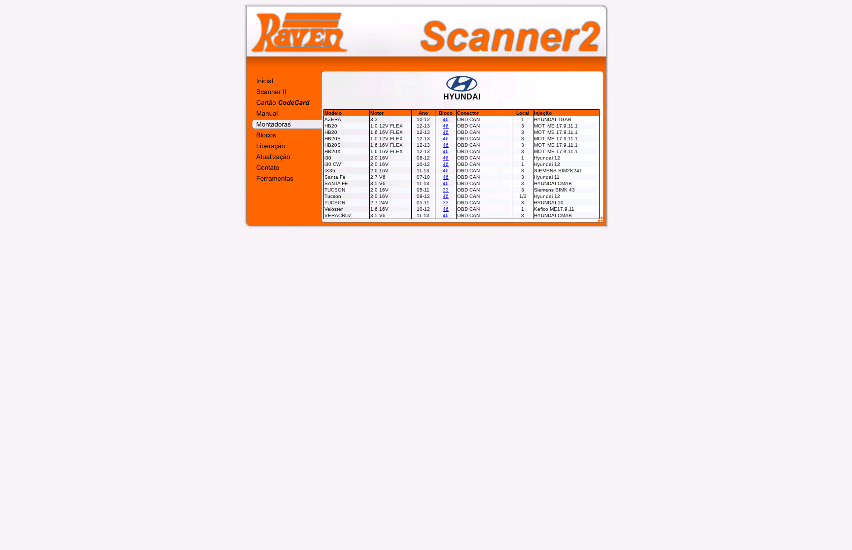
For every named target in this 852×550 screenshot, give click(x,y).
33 (446, 190)
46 (446, 119)
